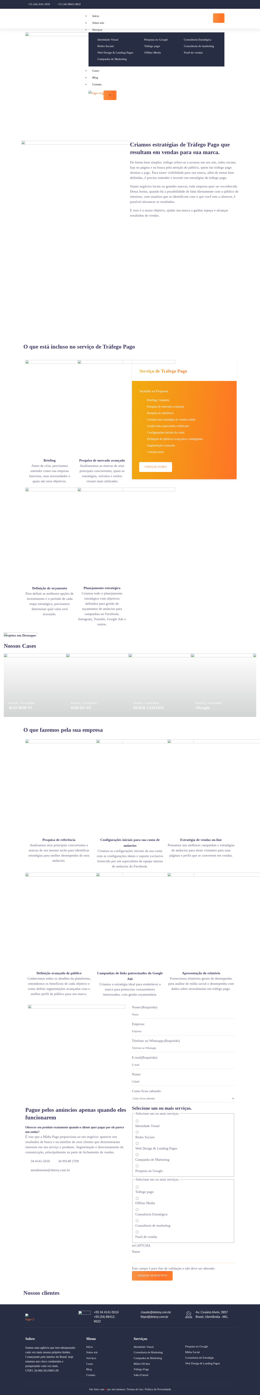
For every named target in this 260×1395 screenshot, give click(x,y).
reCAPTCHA (141, 1245)
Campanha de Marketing (152, 1159)
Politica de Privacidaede (158, 1389)
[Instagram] (217, 4)
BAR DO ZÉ (81, 707)
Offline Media (145, 1203)
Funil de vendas (146, 1237)
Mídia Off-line (142, 1363)
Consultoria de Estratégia (199, 1357)
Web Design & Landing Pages (156, 1148)
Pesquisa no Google (149, 1171)
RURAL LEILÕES (148, 707)
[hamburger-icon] (218, 18)
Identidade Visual (147, 1126)
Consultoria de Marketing (148, 1352)
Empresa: (138, 1024)
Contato (97, 84)
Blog (95, 77)
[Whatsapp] (236, 4)
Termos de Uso (135, 1389)
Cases (95, 70)
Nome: (144, 1007)
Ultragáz (203, 707)
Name (136, 1251)
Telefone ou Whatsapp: (156, 1041)
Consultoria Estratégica (151, 1214)
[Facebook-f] (224, 4)
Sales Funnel (141, 1374)
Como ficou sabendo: (146, 1091)
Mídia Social (192, 1351)
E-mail (144, 1057)
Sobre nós (98, 22)
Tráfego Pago (141, 1369)
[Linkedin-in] (230, 4)
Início (95, 16)
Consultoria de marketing (152, 1225)
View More (35, 685)
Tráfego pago (144, 1192)
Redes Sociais (145, 1137)
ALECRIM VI (20, 707)
